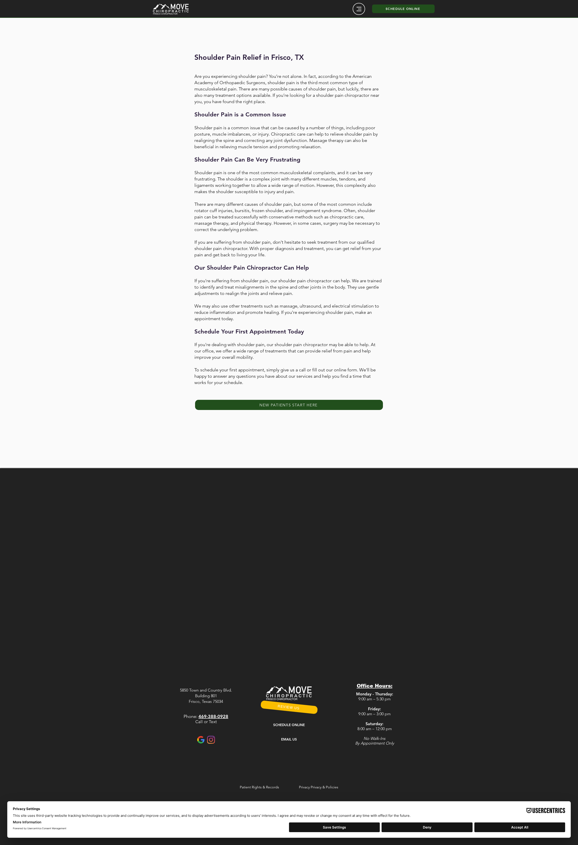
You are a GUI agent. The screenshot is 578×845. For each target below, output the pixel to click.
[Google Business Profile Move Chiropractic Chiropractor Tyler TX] (201, 740)
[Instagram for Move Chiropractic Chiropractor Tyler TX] (211, 740)
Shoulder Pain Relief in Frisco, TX (249, 57)
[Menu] (359, 9)
